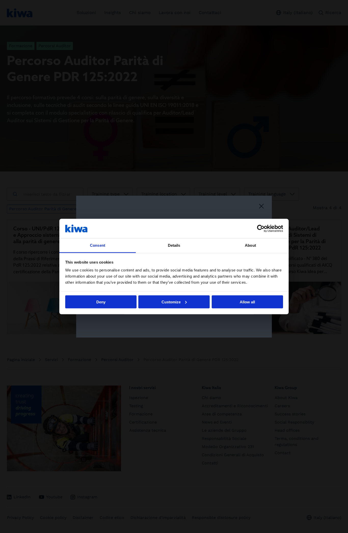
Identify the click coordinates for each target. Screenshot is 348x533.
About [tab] (250, 245)
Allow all (247, 302)
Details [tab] (174, 245)
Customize (171, 302)
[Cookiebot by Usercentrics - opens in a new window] (260, 228)
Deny (100, 302)
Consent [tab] (97, 245)
